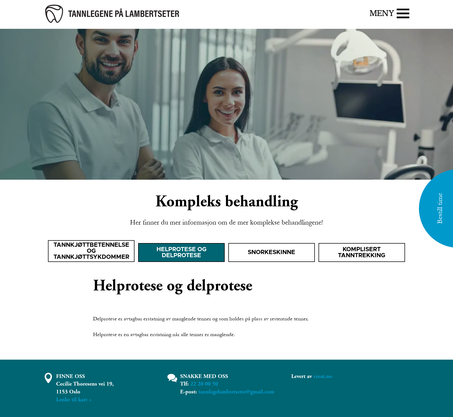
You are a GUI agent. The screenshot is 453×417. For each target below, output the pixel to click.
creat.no (323, 376)
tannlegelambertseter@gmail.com (236, 392)
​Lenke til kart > (74, 400)
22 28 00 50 (204, 384)
